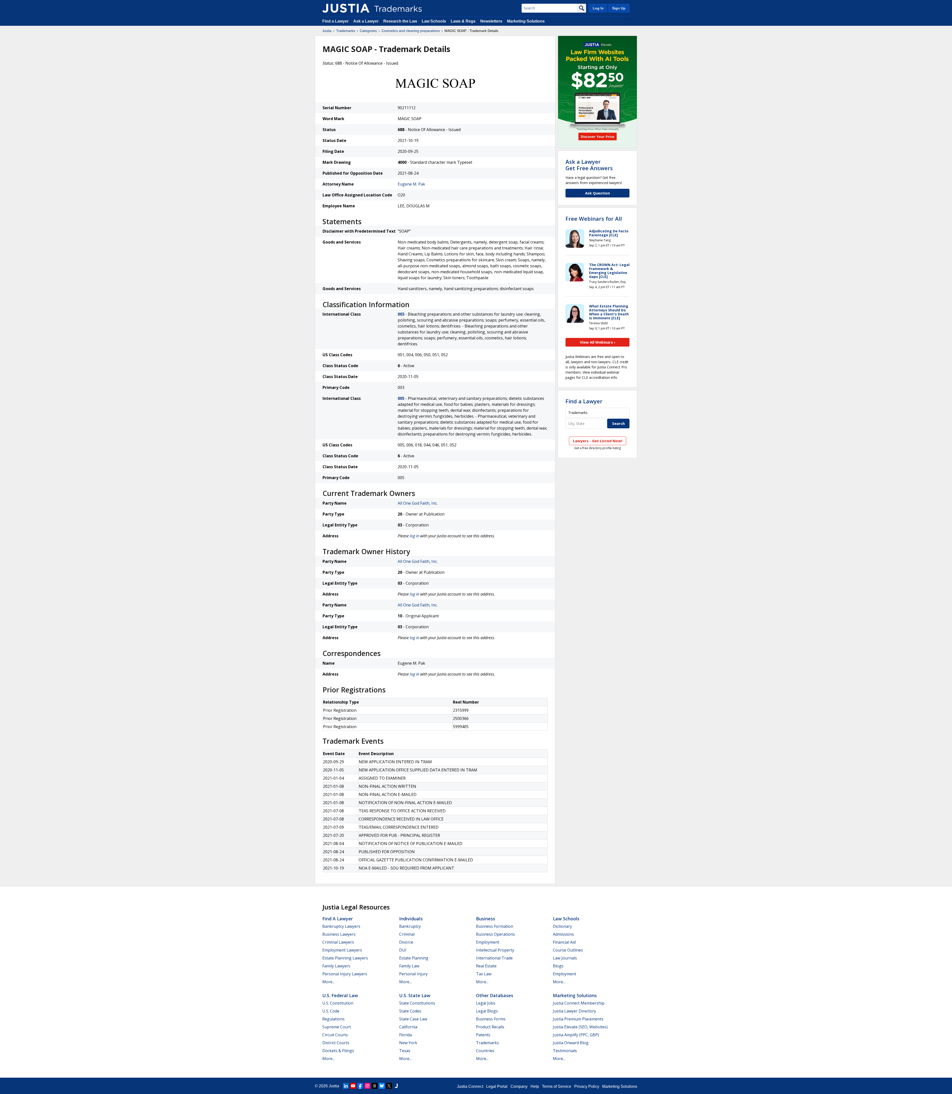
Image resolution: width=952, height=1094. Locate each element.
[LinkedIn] (346, 1086)
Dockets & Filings (338, 1050)
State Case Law (413, 1019)
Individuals (411, 919)
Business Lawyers (339, 934)
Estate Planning (413, 958)
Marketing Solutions (526, 21)
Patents (483, 1035)
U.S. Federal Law (340, 995)
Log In (598, 8)
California (408, 1027)
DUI (402, 950)
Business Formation (494, 926)
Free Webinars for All (593, 218)
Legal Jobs (485, 1003)
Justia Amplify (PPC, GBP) (576, 1035)
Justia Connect (470, 1086)
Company (519, 1086)
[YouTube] (353, 1086)
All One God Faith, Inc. (418, 503)
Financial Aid (564, 942)
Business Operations (495, 934)
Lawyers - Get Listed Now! (597, 440)
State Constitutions (417, 1003)
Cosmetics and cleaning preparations (411, 31)
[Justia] (345, 8)
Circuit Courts (335, 1035)
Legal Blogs (487, 1011)
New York (408, 1042)
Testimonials (565, 1050)
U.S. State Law (414, 995)
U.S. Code (330, 1011)
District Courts (335, 1042)
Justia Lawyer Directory (574, 1011)
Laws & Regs (463, 21)
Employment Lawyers (342, 950)
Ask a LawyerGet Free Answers (589, 165)
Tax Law (483, 974)
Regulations (333, 1019)
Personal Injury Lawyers (344, 974)
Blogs (558, 966)
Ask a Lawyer (366, 21)
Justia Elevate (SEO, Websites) (580, 1027)
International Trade (494, 958)
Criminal (407, 934)
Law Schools (434, 21)
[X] (389, 1086)
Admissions (563, 934)
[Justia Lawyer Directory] (396, 1086)
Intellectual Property (495, 950)
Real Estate (486, 966)
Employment (487, 942)
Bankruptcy (410, 926)
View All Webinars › (597, 342)
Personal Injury (413, 974)
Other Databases (494, 995)
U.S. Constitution (337, 1003)
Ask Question (597, 193)
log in (414, 536)
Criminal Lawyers (338, 942)
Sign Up (618, 8)
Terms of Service (556, 1086)
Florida (405, 1035)
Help (535, 1086)
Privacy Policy (586, 1086)
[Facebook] (360, 1086)
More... (328, 982)
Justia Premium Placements (578, 1019)
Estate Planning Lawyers (345, 958)
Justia (326, 31)
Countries (485, 1050)
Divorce (406, 942)
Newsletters (491, 21)
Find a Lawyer (335, 21)
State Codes (410, 1011)
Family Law (409, 966)
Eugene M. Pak (411, 184)
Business (485, 919)
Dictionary (562, 926)
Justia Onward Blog (571, 1042)
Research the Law (400, 21)
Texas (404, 1050)
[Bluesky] (382, 1086)
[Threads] (375, 1086)
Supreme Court (336, 1027)
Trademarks (345, 31)
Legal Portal (496, 1086)
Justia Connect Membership (578, 1003)
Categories (368, 31)
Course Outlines (568, 950)
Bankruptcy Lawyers (341, 926)
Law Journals (565, 958)
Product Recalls (490, 1027)
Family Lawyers (336, 966)
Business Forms (491, 1019)
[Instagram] (367, 1086)
